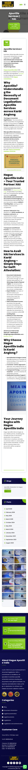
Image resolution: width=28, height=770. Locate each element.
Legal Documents (9, 717)
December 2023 (11, 536)
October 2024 (10, 522)
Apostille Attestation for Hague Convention (13, 488)
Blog (16, 24)
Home (11, 24)
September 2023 (11, 539)
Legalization (7, 720)
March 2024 (9, 529)
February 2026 (10, 512)
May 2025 (9, 516)
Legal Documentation (10, 713)
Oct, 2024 (6, 43)
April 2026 (9, 509)
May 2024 (9, 526)
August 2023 (10, 543)
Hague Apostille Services (14, 170)
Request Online (8, 336)
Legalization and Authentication (13, 723)
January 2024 (10, 533)
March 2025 (9, 519)
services (20, 73)
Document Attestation (10, 710)
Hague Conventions (11, 78)
